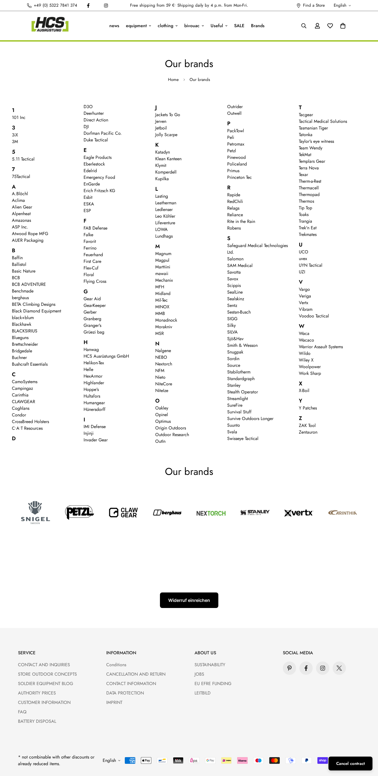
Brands (258, 25)
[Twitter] (339, 668)
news (114, 25)
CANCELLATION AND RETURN (135, 674)
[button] (342, 25)
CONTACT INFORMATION (131, 683)
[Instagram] (106, 5)
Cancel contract (350, 763)
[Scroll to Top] (367, 745)
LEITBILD (203, 693)
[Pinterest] (289, 668)
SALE (239, 25)
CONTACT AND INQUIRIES (44, 664)
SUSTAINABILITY (210, 664)
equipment (136, 25)
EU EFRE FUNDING (213, 683)
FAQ (22, 712)
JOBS (199, 674)
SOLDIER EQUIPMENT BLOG (45, 683)
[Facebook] (88, 5)
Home (173, 80)
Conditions (116, 664)
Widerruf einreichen (189, 600)
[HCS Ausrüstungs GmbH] (50, 25)
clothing (165, 25)
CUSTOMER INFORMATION (44, 702)
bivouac (192, 25)
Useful (217, 25)
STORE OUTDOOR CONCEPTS (47, 674)
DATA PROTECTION (125, 693)
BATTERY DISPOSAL (37, 721)
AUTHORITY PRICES (37, 693)
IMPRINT (114, 702)
